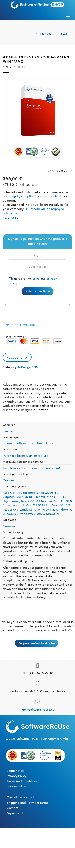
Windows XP (51, 513)
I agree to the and (33, 280)
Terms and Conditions (22, 781)
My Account (15, 813)
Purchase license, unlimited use (25, 455)
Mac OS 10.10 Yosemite (19, 492)
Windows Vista (30, 513)
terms (36, 278)
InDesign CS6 (28, 367)
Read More (10, 217)
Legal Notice (15, 770)
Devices (8, 480)
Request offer (17, 357)
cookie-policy (16, 786)
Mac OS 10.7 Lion (37, 505)
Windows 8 (10, 513)
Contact (12, 807)
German (9, 526)
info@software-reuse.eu (37, 709)
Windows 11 (46, 509)
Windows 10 (28, 509)
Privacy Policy (16, 776)
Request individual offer (36, 642)
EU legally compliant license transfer (32, 196)
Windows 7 (63, 509)
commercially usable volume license (29, 443)
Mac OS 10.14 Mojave (36, 501)
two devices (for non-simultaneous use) (31, 468)
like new (9, 431)
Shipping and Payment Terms (27, 802)
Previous (45, 33)
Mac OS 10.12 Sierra (30, 496)
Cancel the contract (20, 797)
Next (64, 33)
